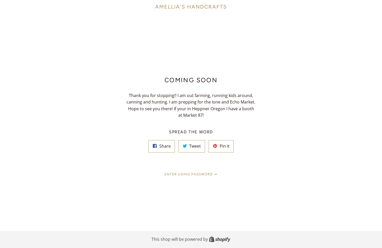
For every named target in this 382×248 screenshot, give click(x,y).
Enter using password (189, 174)
